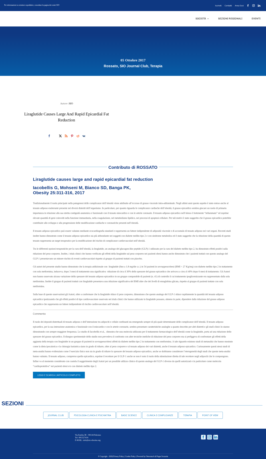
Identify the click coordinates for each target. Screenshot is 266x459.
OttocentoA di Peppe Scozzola (157, 456)
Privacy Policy (118, 456)
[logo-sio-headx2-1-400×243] (14, 14)
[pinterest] (72, 135)
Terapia (156, 66)
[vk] (83, 135)
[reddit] (78, 135)
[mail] (55, 136)
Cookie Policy (130, 456)
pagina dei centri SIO (51, 5)
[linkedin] (259, 5)
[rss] (66, 135)
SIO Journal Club (134, 66)
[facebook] (248, 5)
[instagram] (253, 5)
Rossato (111, 66)
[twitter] (60, 135)
